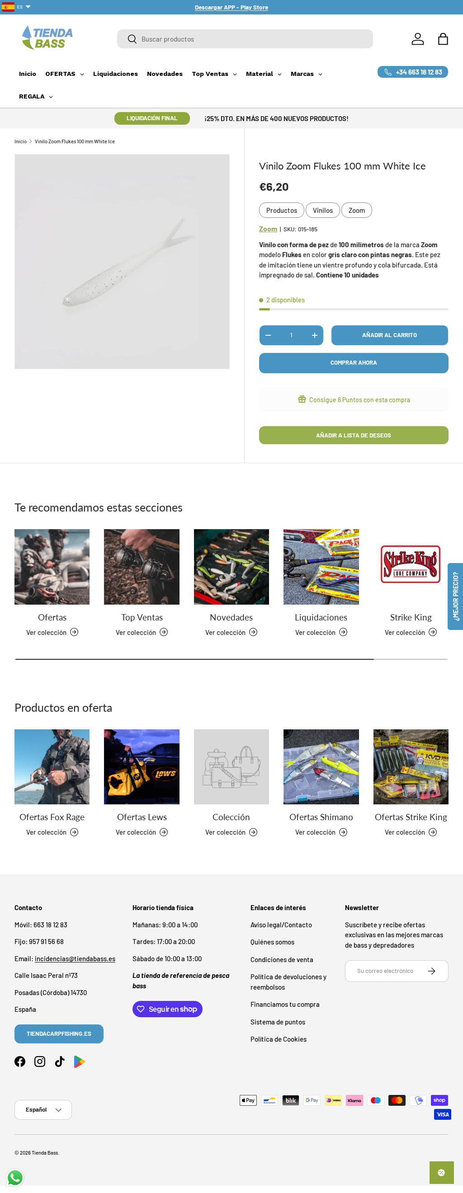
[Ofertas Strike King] (411, 766)
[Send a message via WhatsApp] (15, 1177)
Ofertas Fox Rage (52, 817)
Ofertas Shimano (321, 817)
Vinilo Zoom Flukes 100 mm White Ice (75, 141)
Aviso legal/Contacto (281, 925)
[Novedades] (231, 566)
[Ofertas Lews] (141, 766)
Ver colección (225, 832)
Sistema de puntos (277, 1022)
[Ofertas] (52, 566)
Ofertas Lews (142, 817)
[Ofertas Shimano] (321, 766)
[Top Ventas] (141, 566)
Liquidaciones (321, 617)
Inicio (20, 141)
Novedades (231, 617)
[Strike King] (411, 566)
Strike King (411, 617)
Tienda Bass (45, 1152)
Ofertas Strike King (411, 817)
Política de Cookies (278, 1039)
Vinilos (323, 210)
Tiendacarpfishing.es (59, 1033)
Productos (281, 210)
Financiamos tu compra (285, 1004)
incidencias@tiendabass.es (75, 958)
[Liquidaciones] (321, 566)
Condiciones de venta (281, 959)
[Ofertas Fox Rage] (52, 766)
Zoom (357, 210)
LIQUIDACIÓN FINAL (152, 118)
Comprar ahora (354, 362)
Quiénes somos (272, 942)
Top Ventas (142, 617)
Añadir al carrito (389, 334)
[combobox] (245, 38)
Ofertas (52, 617)
